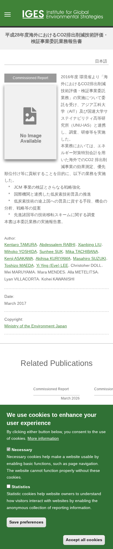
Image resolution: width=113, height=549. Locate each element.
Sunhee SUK (51, 251)
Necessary (22, 449)
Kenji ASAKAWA (18, 258)
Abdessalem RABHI (57, 244)
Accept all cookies (84, 539)
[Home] (63, 14)
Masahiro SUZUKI (89, 258)
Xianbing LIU (89, 244)
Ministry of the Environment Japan (35, 326)
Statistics (21, 486)
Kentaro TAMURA (20, 244)
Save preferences (26, 522)
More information (43, 438)
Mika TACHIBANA (81, 251)
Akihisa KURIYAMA (53, 258)
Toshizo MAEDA (19, 265)
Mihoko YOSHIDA (20, 251)
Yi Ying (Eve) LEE (52, 265)
